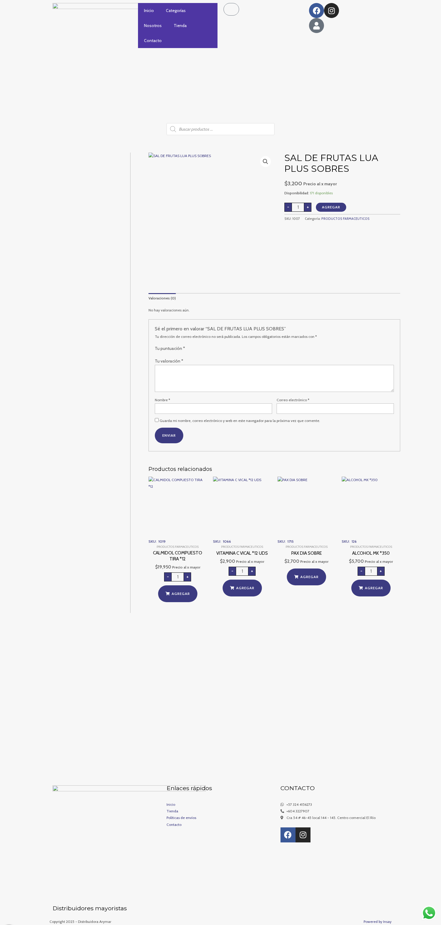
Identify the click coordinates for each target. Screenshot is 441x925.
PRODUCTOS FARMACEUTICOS (345, 219)
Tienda (180, 25)
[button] (265, 161)
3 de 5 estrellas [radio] (200, 349)
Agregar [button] (181, 593)
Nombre (162, 400)
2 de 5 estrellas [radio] (195, 349)
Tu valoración (169, 361)
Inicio (149, 10)
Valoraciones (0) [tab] (162, 298)
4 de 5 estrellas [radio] (205, 349)
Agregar (331, 207)
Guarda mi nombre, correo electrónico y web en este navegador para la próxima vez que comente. (240, 420)
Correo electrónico (293, 400)
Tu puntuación (170, 348)
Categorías (176, 10)
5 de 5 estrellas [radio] (210, 349)
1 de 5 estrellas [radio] (189, 349)
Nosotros (153, 25)
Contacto (153, 40)
